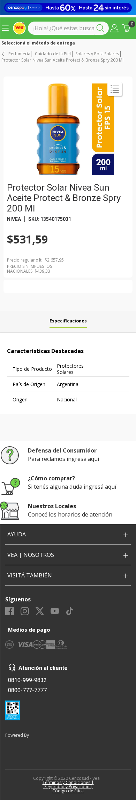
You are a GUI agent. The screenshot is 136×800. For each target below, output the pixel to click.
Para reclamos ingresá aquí (63, 459)
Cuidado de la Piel (53, 53)
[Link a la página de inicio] (3, 53)
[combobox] (68, 28)
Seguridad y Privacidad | (68, 787)
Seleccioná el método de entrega (38, 43)
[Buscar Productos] (102, 28)
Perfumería (19, 53)
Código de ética (68, 791)
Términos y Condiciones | (68, 782)
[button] (114, 28)
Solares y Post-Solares (97, 53)
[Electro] (68, 7)
